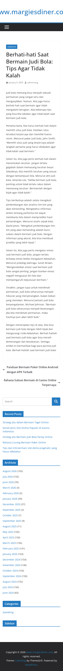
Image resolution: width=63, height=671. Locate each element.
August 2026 (10, 471)
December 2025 (11, 504)
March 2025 (9, 543)
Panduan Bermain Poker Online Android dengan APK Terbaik (32, 369)
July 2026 (8, 476)
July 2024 (8, 587)
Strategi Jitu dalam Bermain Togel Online (26, 422)
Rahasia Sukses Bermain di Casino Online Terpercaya (30, 382)
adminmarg (32, 82)
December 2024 (11, 559)
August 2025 (10, 526)
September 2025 (12, 520)
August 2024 (10, 581)
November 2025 (11, 509)
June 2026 (8, 482)
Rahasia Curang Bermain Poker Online (24, 442)
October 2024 (10, 570)
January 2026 (10, 498)
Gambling (11, 47)
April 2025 (8, 537)
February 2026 (11, 493)
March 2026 (9, 487)
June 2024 (8, 592)
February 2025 (11, 548)
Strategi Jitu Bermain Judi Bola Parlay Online (27, 437)
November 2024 (11, 565)
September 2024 (12, 576)
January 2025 (10, 554)
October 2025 (10, 515)
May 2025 (8, 531)
